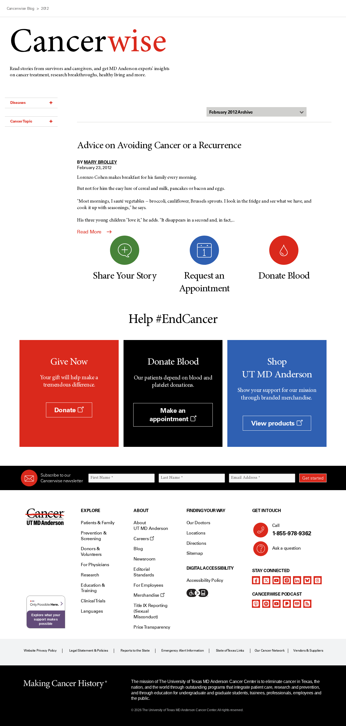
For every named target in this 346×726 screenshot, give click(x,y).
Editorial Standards (144, 572)
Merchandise (147, 595)
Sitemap (195, 553)
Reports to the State (135, 650)
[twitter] (266, 580)
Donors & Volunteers (91, 551)
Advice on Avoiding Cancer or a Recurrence (159, 146)
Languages (92, 611)
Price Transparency (152, 627)
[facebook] (256, 580)
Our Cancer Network (270, 650)
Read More (89, 232)
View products (273, 423)
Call (291, 530)
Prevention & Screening (93, 535)
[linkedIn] (297, 580)
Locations (196, 533)
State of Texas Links (230, 650)
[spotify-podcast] (266, 604)
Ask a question (286, 548)
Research (90, 575)
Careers (141, 538)
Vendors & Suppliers (308, 650)
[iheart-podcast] (297, 604)
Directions (196, 543)
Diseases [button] (18, 102)
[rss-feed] (307, 604)
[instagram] (287, 580)
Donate (66, 410)
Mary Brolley (100, 162)
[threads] (317, 580)
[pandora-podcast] (287, 604)
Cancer (88, 44)
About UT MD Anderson (151, 525)
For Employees (148, 585)
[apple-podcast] (256, 604)
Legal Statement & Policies (88, 650)
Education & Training (93, 588)
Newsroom (144, 559)
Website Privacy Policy (40, 650)
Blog (138, 548)
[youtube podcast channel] (276, 604)
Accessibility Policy (205, 580)
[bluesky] (307, 580)
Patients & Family (98, 522)
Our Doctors (198, 522)
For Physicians (95, 564)
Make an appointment (169, 415)
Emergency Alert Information (182, 650)
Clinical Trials (93, 600)
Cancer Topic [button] (21, 121)
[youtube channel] (276, 580)
